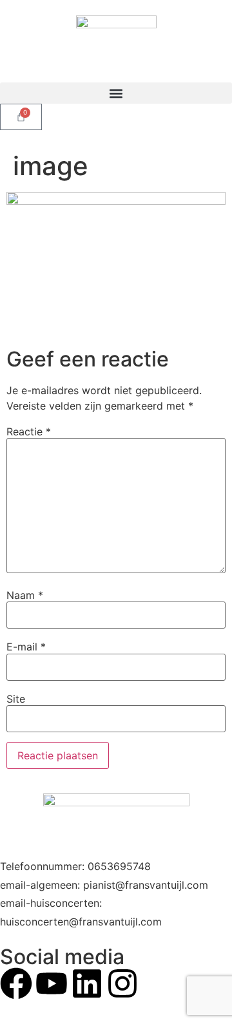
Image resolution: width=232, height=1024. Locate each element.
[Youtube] (51, 983)
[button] (116, 93)
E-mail (26, 646)
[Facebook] (16, 983)
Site (15, 699)
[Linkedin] (87, 983)
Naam (24, 595)
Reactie (28, 431)
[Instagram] (122, 983)
